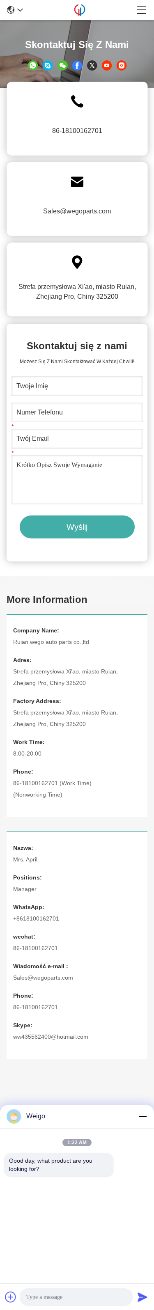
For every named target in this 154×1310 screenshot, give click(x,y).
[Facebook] (77, 65)
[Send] (142, 1297)
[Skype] (47, 65)
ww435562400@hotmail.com (50, 1036)
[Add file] (10, 1297)
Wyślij (77, 526)
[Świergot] (92, 65)
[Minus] (142, 1116)
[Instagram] (121, 65)
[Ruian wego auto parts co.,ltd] (79, 10)
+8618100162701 (36, 918)
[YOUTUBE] (106, 65)
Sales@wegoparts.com (77, 211)
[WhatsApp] (32, 65)
